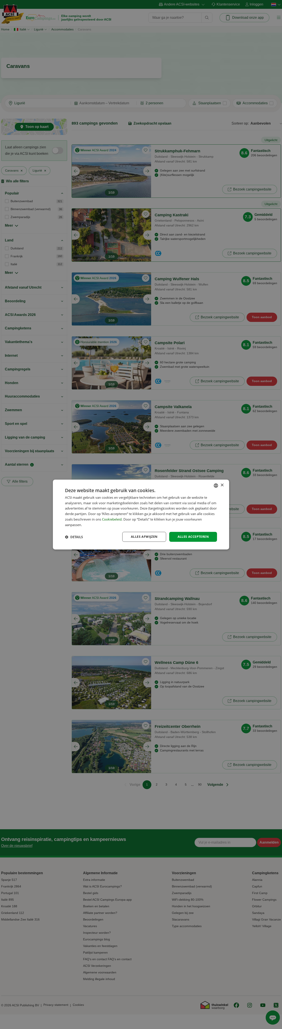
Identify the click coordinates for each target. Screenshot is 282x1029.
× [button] (222, 485)
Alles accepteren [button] (193, 537)
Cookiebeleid (112, 519)
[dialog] (141, 515)
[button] (74, 536)
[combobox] (216, 485)
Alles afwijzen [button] (144, 537)
